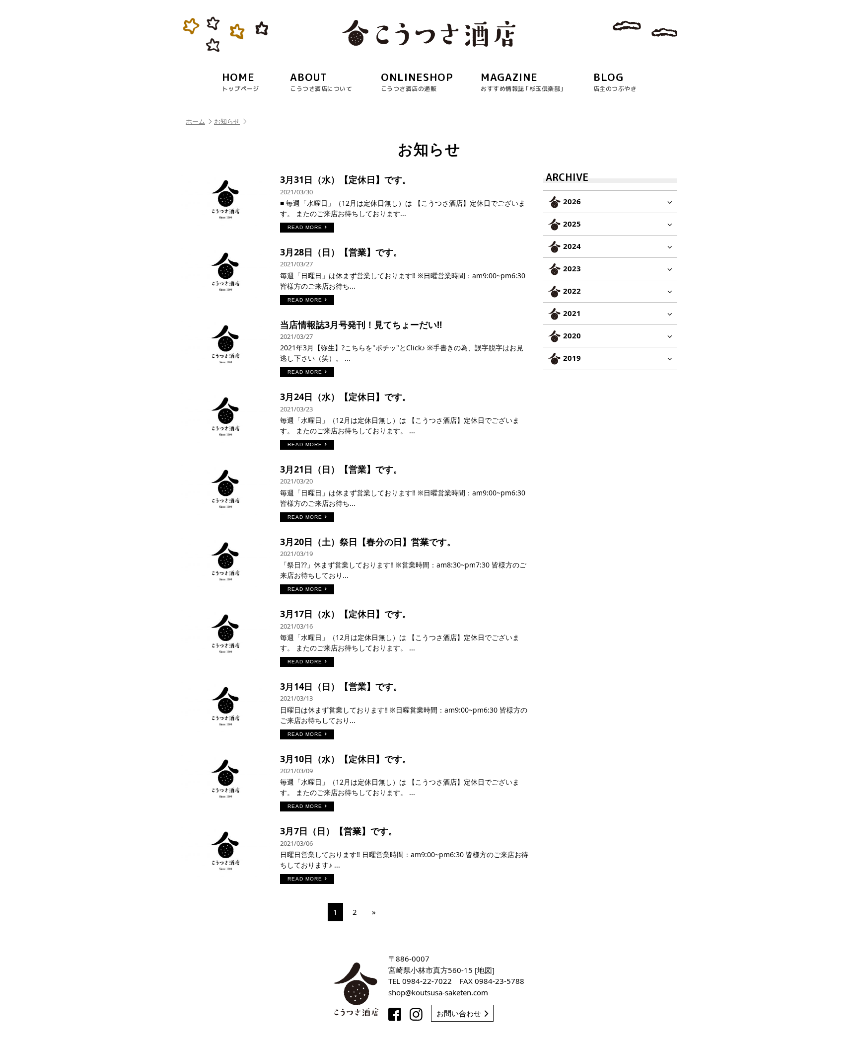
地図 (484, 970)
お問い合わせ (458, 1013)
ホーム (195, 121)
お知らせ (227, 121)
